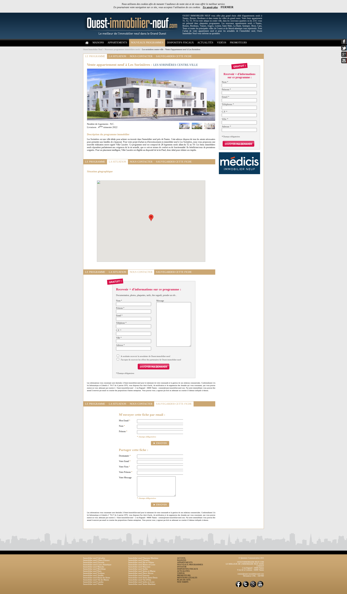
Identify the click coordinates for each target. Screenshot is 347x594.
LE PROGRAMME (95, 56)
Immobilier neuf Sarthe (138, 569)
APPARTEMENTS (117, 42)
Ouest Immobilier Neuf (92, 49)
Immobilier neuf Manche (93, 567)
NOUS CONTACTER (141, 56)
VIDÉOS (221, 42)
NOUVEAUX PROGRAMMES (147, 42)
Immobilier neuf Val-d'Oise (139, 580)
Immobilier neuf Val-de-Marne (96, 580)
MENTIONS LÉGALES (187, 577)
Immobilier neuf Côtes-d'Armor (96, 560)
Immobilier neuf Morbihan (94, 569)
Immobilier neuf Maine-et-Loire (141, 564)
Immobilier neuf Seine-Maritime (141, 584)
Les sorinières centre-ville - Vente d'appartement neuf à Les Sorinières (171, 49)
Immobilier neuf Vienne (93, 584)
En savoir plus (210, 7)
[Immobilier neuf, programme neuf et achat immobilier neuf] (132, 38)
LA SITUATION (117, 56)
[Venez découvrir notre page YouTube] (260, 587)
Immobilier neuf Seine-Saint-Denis (142, 577)
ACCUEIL (181, 558)
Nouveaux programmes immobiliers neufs (122, 49)
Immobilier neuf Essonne (138, 575)
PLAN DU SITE (184, 580)
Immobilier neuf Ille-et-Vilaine (141, 562)
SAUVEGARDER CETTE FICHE (174, 56)
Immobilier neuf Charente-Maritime (143, 558)
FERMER (227, 7)
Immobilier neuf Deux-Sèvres (140, 573)
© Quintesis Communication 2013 (251, 558)
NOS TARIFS (182, 582)
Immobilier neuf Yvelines (93, 573)
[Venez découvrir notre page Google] (253, 587)
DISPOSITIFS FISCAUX (180, 42)
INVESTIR (181, 567)
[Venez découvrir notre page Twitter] (245, 587)
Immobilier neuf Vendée (93, 575)
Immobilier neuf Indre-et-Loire (141, 582)
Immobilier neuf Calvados (94, 558)
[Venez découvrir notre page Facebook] (238, 587)
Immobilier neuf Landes (93, 582)
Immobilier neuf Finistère (139, 560)
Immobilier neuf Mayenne (139, 567)
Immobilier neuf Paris (92, 571)
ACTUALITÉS (205, 42)
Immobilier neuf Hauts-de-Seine (96, 577)
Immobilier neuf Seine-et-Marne (141, 571)
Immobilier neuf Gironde (93, 562)
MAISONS (98, 42)
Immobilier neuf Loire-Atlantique (97, 564)
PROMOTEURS (238, 42)
